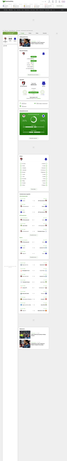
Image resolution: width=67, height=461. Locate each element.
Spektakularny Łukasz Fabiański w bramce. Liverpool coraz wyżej (38, 43)
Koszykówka (47, 9)
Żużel (22, 9)
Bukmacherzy (27, 9)
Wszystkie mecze (33, 235)
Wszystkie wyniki (59, 5)
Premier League (18, 30)
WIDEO (37, 9)
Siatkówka (18, 9)
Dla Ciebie (6, 9)
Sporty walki (32, 9)
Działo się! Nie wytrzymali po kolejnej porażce (38, 335)
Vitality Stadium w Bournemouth (41, 103)
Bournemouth (24, 103)
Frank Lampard (33, 333)
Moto (51, 9)
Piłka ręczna (42, 9)
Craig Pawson (24, 106)
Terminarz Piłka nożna (12, 30)
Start (3, 30)
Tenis (15, 9)
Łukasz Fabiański (33, 41)
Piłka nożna (11, 9)
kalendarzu (39, 98)
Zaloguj (63, 1)
